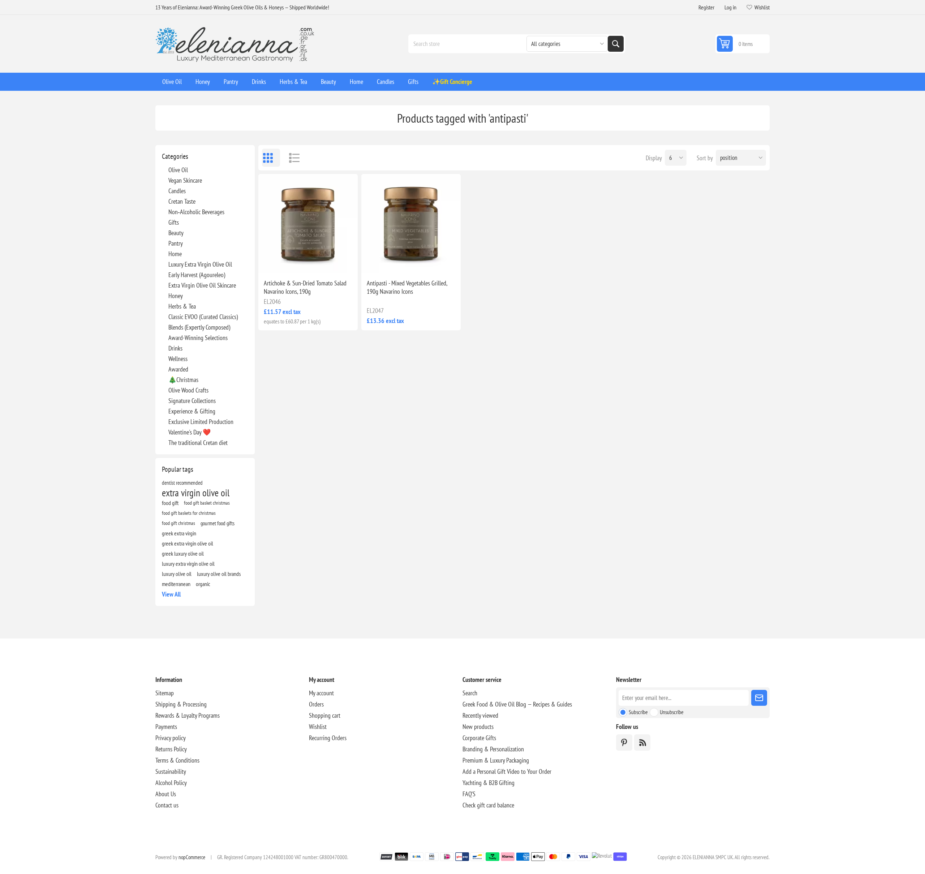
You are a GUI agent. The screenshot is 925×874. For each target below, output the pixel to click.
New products (478, 726)
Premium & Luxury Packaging (495, 760)
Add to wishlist (276, 262)
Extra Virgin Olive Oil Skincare (202, 285)
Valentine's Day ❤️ (189, 432)
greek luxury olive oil (183, 553)
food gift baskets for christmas (189, 512)
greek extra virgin (179, 533)
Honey (175, 296)
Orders (316, 704)
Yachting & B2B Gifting (488, 782)
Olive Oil (178, 170)
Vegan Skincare (185, 180)
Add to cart (323, 262)
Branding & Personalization (493, 749)
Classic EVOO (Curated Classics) (203, 317)
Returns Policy (171, 749)
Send (759, 698)
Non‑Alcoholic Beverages (196, 212)
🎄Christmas (183, 380)
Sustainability (170, 771)
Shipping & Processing (181, 704)
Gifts (173, 222)
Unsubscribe (672, 712)
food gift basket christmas (207, 502)
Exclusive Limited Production (200, 421)
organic (203, 583)
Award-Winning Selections (198, 338)
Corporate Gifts (479, 738)
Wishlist (318, 726)
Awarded (178, 369)
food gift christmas (178, 522)
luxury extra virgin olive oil (188, 563)
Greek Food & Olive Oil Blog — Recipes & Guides (517, 704)
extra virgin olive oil (195, 493)
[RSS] (642, 742)
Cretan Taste (181, 201)
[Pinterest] (624, 742)
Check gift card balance (488, 805)
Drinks (175, 348)
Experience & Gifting (191, 411)
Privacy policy (170, 738)
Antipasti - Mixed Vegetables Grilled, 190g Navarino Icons (407, 287)
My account (321, 693)
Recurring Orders (328, 738)
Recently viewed (480, 715)
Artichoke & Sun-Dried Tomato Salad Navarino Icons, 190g (305, 287)
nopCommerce (191, 857)
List (291, 158)
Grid (271, 158)
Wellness (178, 359)
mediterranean (176, 583)
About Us (165, 794)
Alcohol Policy (171, 782)
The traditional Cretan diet (198, 442)
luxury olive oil (177, 573)
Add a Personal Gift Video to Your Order (506, 771)
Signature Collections (192, 400)
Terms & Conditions (177, 760)
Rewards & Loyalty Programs (187, 715)
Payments (166, 726)
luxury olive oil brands (219, 573)
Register (706, 7)
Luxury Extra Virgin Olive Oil (200, 264)
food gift (170, 502)
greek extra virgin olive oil (187, 543)
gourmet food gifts (218, 523)
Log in (730, 7)
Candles (177, 191)
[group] (308, 223)
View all (171, 594)
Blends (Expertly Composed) (199, 327)
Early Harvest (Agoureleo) (196, 275)
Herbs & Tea (182, 306)
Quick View (291, 262)
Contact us (166, 805)
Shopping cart (324, 715)
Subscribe (638, 712)
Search (616, 44)
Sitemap (164, 693)
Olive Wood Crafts (188, 390)
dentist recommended (182, 482)
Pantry (175, 243)
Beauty (176, 233)
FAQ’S (469, 794)
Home (175, 254)
